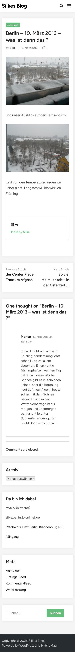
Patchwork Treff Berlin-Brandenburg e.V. (34, 527)
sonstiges (12, 25)
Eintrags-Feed (16, 577)
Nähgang (12, 537)
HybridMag (49, 645)
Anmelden (13, 570)
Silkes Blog (14, 6)
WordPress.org (16, 590)
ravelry (10, 508)
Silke (13, 48)
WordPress (26, 645)
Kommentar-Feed (18, 583)
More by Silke (20, 232)
